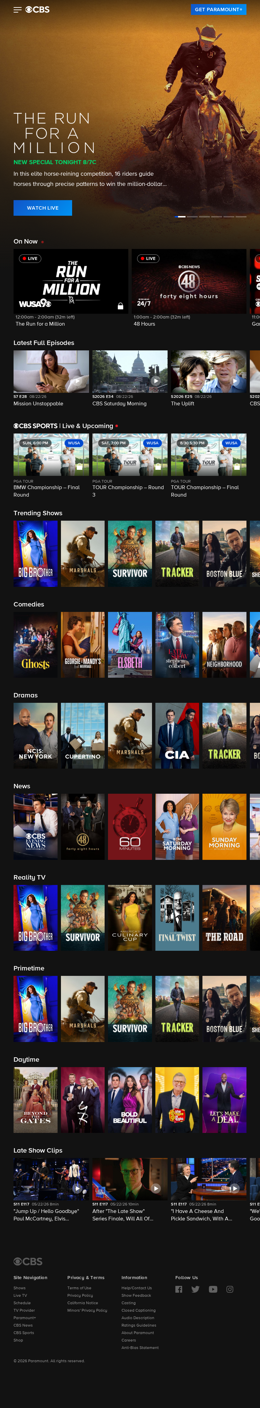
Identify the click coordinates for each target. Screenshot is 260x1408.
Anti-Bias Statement (140, 1348)
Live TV (20, 1296)
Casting (129, 1303)
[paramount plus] (37, 9)
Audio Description (138, 1318)
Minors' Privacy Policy (87, 1311)
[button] (17, 10)
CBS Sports (24, 1333)
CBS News (23, 1326)
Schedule (22, 1303)
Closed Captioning (139, 1311)
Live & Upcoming (86, 426)
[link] (218, 9)
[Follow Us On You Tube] (213, 1289)
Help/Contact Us (137, 1288)
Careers (129, 1340)
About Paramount (138, 1333)
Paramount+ (25, 1318)
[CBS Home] (28, 1261)
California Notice (82, 1303)
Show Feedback (136, 1296)
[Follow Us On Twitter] (195, 1289)
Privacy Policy (80, 1296)
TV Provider (24, 1311)
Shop (18, 1340)
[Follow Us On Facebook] (178, 1289)
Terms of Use (79, 1288)
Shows (20, 1288)
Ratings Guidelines (139, 1326)
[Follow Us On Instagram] (229, 1289)
